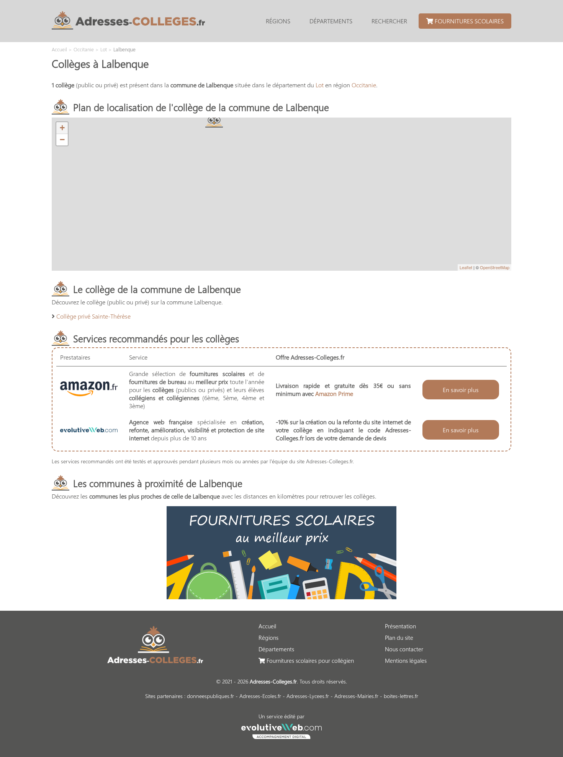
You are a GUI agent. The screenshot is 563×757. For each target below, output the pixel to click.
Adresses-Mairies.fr (356, 696)
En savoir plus (461, 390)
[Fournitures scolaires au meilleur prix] (281, 597)
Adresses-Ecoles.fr (260, 696)
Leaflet (466, 267)
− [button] (62, 139)
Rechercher (389, 21)
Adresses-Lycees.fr (307, 696)
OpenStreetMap (494, 267)
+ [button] (62, 127)
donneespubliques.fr (210, 696)
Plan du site (399, 637)
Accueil (267, 626)
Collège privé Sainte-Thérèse (93, 316)
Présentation (400, 626)
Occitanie (364, 85)
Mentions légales (406, 660)
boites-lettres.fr (401, 696)
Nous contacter (404, 649)
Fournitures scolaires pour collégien (309, 660)
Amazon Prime (334, 393)
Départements (330, 21)
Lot (320, 85)
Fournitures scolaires (468, 21)
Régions (278, 21)
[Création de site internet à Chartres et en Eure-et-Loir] (281, 730)
